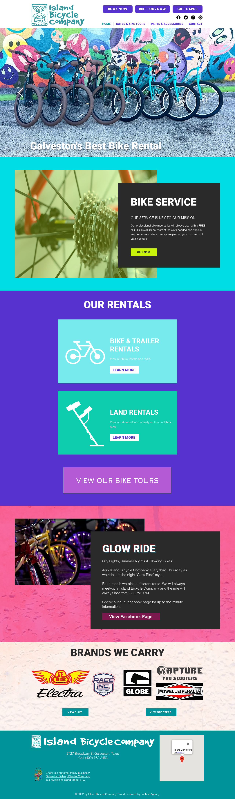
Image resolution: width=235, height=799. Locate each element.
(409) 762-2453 (96, 758)
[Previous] (20, 93)
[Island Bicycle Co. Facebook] (178, 17)
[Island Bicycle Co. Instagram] (200, 17)
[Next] (214, 93)
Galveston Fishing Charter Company (68, 776)
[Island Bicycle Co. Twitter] (186, 17)
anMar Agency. (151, 794)
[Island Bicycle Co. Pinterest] (193, 17)
